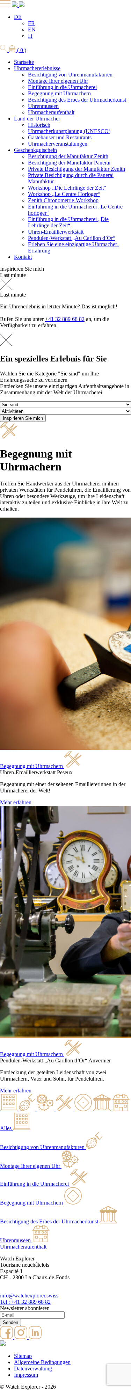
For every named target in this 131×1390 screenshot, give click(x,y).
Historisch (39, 125)
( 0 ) (21, 50)
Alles (6, 1128)
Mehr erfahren (15, 802)
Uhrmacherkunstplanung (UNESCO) (69, 131)
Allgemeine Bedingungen (42, 1362)
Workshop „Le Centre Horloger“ (64, 194)
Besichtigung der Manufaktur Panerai (69, 163)
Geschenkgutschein (35, 150)
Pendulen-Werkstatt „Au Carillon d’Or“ (71, 238)
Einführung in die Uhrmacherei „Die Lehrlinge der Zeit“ (68, 222)
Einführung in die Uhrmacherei (62, 87)
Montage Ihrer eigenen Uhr (58, 81)
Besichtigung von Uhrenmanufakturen (70, 75)
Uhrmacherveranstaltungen (57, 144)
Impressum (26, 1375)
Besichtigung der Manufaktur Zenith (68, 156)
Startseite (24, 62)
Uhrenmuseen (43, 106)
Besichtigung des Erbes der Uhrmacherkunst (77, 100)
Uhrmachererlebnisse (37, 68)
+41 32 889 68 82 (65, 319)
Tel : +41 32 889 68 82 (25, 1302)
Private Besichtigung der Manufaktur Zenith (76, 169)
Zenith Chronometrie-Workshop (63, 200)
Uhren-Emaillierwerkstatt (55, 232)
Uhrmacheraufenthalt (51, 112)
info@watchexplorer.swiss (29, 1295)
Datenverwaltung (33, 1368)
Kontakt (23, 257)
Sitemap (23, 1356)
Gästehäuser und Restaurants (60, 137)
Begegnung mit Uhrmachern (59, 93)
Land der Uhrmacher (37, 119)
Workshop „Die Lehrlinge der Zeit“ (67, 188)
